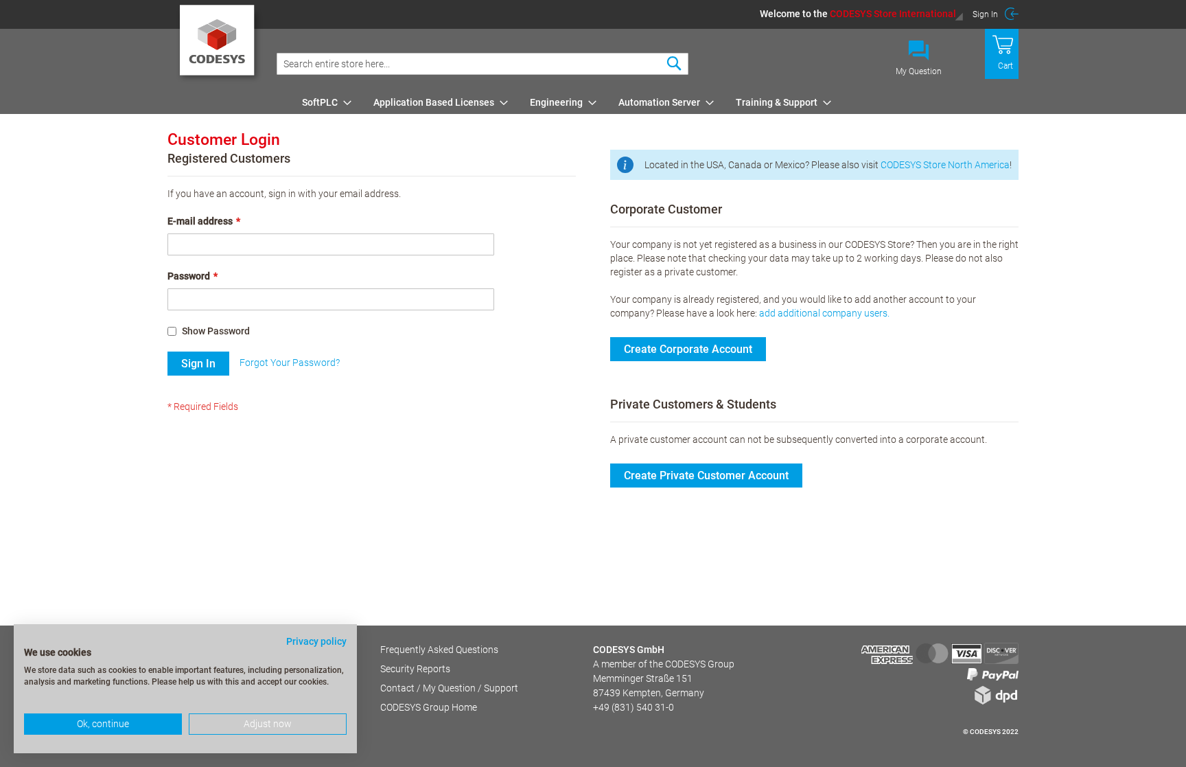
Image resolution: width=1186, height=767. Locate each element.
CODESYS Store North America (945, 164)
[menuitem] (322, 102)
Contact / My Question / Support (449, 688)
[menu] (657, 102)
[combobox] (482, 64)
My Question (919, 71)
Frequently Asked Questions (439, 649)
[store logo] (219, 44)
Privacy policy (316, 641)
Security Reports (415, 668)
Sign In (985, 14)
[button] (862, 14)
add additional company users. (824, 313)
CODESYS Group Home (428, 707)
